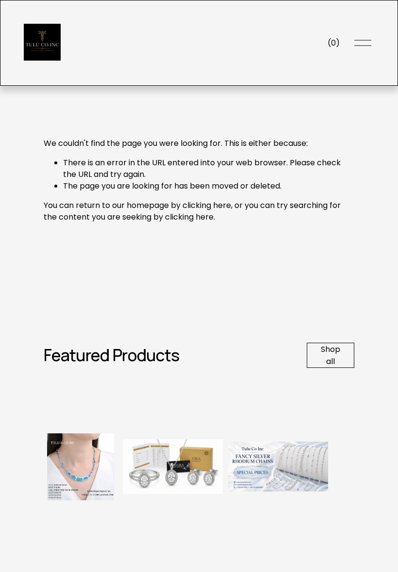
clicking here (206, 205)
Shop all (330, 355)
